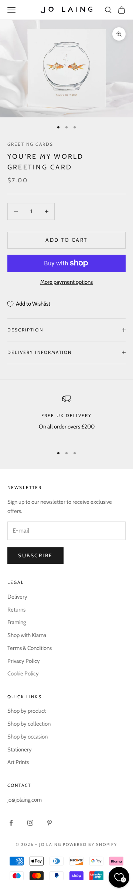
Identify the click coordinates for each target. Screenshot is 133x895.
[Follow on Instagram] (30, 822)
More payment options (66, 282)
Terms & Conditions (29, 648)
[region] (66, 417)
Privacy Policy (23, 661)
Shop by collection (29, 723)
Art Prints (18, 762)
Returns (16, 609)
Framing (16, 622)
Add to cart (66, 240)
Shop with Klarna (26, 635)
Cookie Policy (23, 673)
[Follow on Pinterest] (49, 822)
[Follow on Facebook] (11, 822)
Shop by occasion (27, 736)
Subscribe (35, 555)
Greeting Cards (30, 144)
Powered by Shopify (90, 844)
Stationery (19, 749)
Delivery (17, 596)
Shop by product (26, 711)
